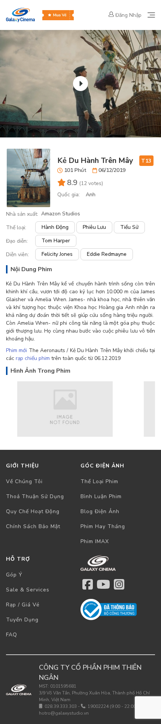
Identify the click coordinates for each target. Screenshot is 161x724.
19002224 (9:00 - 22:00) (112, 706)
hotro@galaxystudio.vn (64, 713)
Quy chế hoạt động (33, 511)
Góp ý (14, 574)
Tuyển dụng (22, 619)
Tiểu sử (129, 227)
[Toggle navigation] (151, 15)
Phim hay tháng (102, 526)
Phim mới (16, 350)
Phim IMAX (94, 541)
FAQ (11, 634)
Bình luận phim (101, 496)
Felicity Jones (57, 254)
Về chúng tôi (24, 481)
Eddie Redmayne (107, 254)
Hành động (55, 227)
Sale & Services (27, 589)
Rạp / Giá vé (23, 604)
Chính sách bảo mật (33, 526)
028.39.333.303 (61, 706)
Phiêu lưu (94, 227)
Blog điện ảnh (99, 511)
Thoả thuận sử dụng (35, 496)
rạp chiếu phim (33, 358)
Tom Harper (56, 240)
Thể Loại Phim (99, 481)
